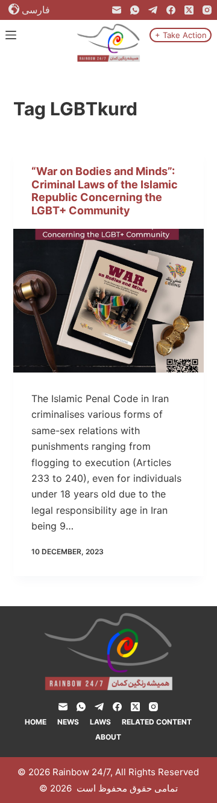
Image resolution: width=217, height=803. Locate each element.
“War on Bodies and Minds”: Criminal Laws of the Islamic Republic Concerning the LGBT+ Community (104, 191)
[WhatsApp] (134, 9)
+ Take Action (181, 35)
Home (35, 721)
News (68, 721)
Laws (100, 721)
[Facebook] (170, 9)
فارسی (36, 10)
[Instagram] (207, 9)
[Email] (116, 9)
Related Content (157, 721)
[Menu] (10, 35)
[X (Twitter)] (188, 9)
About (108, 736)
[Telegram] (152, 9)
